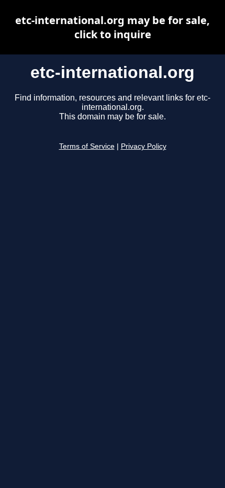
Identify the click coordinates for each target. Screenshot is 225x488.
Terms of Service (87, 146)
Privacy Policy (143, 146)
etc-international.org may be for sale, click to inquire (112, 27)
